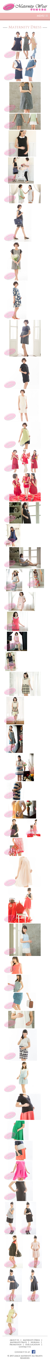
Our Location (32, 1344)
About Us (14, 1340)
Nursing (35, 1342)
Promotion (16, 1344)
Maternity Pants (18, 1342)
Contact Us (25, 1347)
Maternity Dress (31, 1340)
